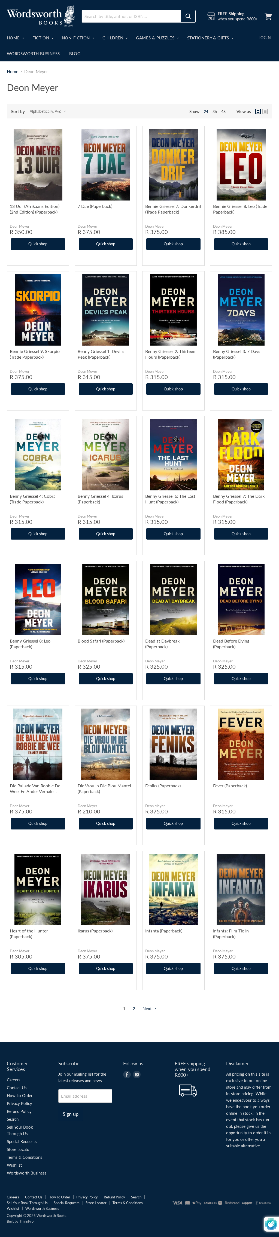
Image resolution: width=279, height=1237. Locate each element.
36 (215, 111)
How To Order (19, 1095)
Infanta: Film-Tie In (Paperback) (231, 933)
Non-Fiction (76, 37)
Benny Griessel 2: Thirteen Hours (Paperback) (170, 354)
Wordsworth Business (33, 53)
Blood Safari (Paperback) (101, 640)
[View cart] (268, 16)
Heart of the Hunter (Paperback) (29, 933)
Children (113, 37)
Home (14, 37)
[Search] (188, 16)
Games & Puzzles (155, 37)
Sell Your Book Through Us (27, 1203)
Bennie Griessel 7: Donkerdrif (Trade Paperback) (173, 208)
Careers (13, 1079)
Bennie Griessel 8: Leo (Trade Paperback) (240, 208)
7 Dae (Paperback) (95, 206)
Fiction (41, 37)
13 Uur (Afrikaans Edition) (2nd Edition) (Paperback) (34, 208)
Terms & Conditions (24, 1157)
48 (223, 111)
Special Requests (22, 1141)
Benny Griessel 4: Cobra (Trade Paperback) (33, 498)
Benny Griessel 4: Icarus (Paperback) (100, 498)
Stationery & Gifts (209, 37)
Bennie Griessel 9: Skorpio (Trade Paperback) (35, 354)
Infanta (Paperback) (163, 930)
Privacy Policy (19, 1103)
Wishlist (14, 1165)
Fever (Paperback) (230, 785)
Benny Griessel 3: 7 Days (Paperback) (236, 354)
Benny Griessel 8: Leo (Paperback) (30, 643)
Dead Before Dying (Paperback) (231, 643)
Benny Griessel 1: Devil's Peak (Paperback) (101, 354)
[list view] (265, 111)
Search (13, 1119)
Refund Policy (19, 1111)
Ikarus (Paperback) (95, 930)
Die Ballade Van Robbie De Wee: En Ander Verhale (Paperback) (35, 788)
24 (206, 111)
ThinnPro (26, 1221)
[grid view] (258, 111)
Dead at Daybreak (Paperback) (162, 643)
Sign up (70, 1114)
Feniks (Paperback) (163, 785)
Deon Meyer (19, 226)
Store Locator (19, 1149)
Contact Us (17, 1087)
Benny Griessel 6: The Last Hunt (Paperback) (170, 498)
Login (265, 37)
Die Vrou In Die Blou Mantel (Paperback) (104, 788)
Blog (75, 53)
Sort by (18, 111)
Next (147, 1008)
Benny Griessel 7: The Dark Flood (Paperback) (239, 498)
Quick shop (37, 244)
